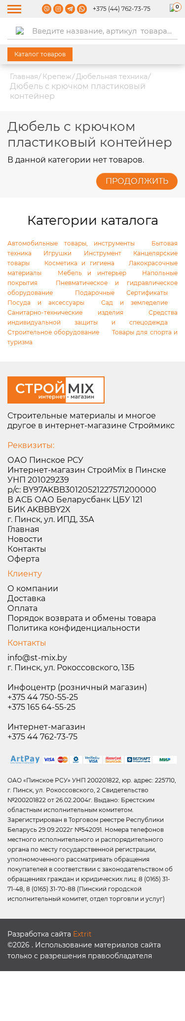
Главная (24, 76)
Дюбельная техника (112, 76)
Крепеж (57, 76)
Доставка (26, 598)
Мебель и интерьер (92, 273)
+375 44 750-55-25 (42, 697)
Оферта (23, 559)
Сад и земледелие (134, 302)
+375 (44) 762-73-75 (121, 8)
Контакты (26, 549)
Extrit (82, 934)
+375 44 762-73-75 (42, 736)
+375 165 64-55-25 (41, 707)
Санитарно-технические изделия (65, 312)
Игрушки (57, 253)
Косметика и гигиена (79, 263)
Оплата (22, 608)
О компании (32, 588)
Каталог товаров (40, 54)
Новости (24, 539)
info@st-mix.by (37, 657)
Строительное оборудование (53, 332)
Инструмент (102, 253)
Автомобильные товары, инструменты (71, 243)
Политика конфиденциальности (73, 628)
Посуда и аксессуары (45, 302)
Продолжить (137, 181)
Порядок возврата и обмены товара (81, 618)
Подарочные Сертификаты (121, 292)
